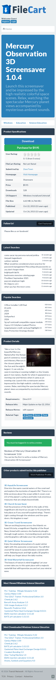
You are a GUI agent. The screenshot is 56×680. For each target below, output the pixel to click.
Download (28, 141)
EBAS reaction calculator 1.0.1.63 (19, 614)
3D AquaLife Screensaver (16, 485)
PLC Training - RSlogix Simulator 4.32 (20, 591)
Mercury (37, 415)
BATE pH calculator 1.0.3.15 (16, 616)
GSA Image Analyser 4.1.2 (16, 605)
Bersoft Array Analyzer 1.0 (16, 602)
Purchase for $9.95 (28, 147)
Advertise (28, 676)
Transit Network (16, 671)
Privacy (10, 676)
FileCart (24, 10)
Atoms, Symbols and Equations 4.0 (19, 660)
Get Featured (44, 223)
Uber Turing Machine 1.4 (15, 655)
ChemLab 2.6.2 (11, 599)
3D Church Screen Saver (15, 504)
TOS (3, 676)
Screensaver (28, 418)
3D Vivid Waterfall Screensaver (19, 559)
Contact (18, 676)
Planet (45, 415)
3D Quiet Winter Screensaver (18, 541)
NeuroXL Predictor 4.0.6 (15, 608)
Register (5, 21)
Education (21, 123)
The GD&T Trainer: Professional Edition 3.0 (23, 596)
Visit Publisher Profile (41, 474)
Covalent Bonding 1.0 (14, 652)
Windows (8, 123)
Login (13, 21)
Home (8, 28)
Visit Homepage (30, 174)
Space (30, 415)
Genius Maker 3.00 (12, 593)
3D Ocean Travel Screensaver (18, 522)
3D (25, 415)
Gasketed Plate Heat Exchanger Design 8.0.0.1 (25, 611)
